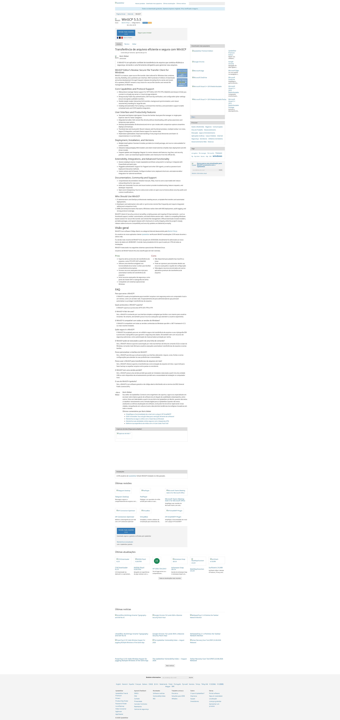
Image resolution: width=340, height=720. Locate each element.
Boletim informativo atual (199, 173)
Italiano (144, 684)
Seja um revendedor (216, 696)
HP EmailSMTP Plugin (173, 517)
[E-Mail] (122, 37)
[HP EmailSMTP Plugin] (174, 511)
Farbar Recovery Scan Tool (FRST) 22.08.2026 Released (206, 660)
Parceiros (175, 693)
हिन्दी (173, 686)
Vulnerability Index (159, 696)
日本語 (151, 684)
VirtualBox (144, 517)
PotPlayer (143, 497)
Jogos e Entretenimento (207, 133)
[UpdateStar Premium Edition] (203, 51)
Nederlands (163, 684)
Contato (137, 699)
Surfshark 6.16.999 (216, 568)
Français (138, 684)
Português (177, 684)
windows (217, 156)
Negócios (208, 127)
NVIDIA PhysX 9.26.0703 (139, 568)
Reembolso (138, 707)
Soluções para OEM (178, 696)
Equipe (192, 699)
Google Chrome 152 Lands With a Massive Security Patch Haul (168, 635)
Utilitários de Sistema (215, 139)
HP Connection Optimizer (124, 517)
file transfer (210, 153)
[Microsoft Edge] (198, 71)
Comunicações (218, 127)
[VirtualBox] (145, 511)
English (118, 684)
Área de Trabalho (197, 130)
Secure (203, 156)
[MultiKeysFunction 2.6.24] (198, 561)
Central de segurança (141, 709)
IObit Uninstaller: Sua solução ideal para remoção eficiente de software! (150, 416)
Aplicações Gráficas (198, 136)
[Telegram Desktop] (123, 490)
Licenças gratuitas (215, 701)
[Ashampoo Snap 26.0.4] (179, 560)
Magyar (167, 686)
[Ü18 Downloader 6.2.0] (123, 560)
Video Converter (120, 709)
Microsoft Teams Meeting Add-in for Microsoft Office (175, 500)
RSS (154, 699)
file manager (202, 153)
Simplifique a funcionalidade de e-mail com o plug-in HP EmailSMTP (148, 414)
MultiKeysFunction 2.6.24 (197, 570)
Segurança (195, 139)
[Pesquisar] (223, 3)
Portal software (214, 693)
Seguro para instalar (145, 33)
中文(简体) (212, 684)
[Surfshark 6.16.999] (216, 560)
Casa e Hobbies (211, 136)
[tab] (119, 44)
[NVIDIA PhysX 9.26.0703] (142, 560)
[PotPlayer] (145, 490)
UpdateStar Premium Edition (232, 53)
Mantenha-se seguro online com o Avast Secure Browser (145, 419)
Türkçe (198, 684)
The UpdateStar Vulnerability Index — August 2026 (170, 660)
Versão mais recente (126, 33)
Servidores (203, 139)
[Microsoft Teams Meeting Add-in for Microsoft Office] (176, 492)
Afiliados (174, 699)
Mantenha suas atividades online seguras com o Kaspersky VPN (147, 421)
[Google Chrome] (198, 62)
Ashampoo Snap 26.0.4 (177, 568)
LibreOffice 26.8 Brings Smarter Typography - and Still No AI (132, 635)
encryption (195, 153)
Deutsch (125, 684)
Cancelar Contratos (140, 704)
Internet (220, 136)
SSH (210, 156)
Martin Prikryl (126, 23)
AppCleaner (119, 714)
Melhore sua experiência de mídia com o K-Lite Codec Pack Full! (147, 423)
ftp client (196, 156)
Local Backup (119, 706)
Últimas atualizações (169, 3)
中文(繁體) (220, 684)
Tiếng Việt (204, 684)
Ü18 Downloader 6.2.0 (121, 568)
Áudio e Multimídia (198, 127)
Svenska (191, 684)
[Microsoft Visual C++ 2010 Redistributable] (207, 86)
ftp (192, 156)
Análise (119, 44)
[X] (120, 37)
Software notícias (159, 693)
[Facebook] (118, 37)
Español (131, 684)
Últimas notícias (181, 3)
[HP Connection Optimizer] (126, 511)
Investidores (194, 701)
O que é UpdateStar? (197, 693)
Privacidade (138, 701)
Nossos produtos (140, 3)
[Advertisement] (151, 455)
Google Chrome (231, 63)
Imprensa (193, 696)
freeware (219, 153)
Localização (213, 699)
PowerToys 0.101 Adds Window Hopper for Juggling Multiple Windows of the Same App (131, 660)
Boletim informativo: (153, 677)
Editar (134, 44)
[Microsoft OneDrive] (200, 77)
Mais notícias (170, 665)
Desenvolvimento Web (199, 142)
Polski (171, 684)
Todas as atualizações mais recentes (170, 578)
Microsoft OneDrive (231, 78)
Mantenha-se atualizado (125, 542)
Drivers (117, 698)
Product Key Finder (121, 701)
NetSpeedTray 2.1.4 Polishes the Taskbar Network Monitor (205, 635)
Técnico (126, 44)
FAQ (135, 696)
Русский (185, 684)
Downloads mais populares (154, 3)
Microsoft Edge (233, 71)
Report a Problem (128, 37)
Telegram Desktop (122, 497)
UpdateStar (145, 234)
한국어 (156, 684)
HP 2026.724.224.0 (159, 569)
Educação (195, 133)
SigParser (118, 711)
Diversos (211, 142)
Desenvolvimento (210, 130)
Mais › (194, 117)
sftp (207, 156)
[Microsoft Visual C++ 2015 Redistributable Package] (209, 99)
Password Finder (121, 704)
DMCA (136, 693)
